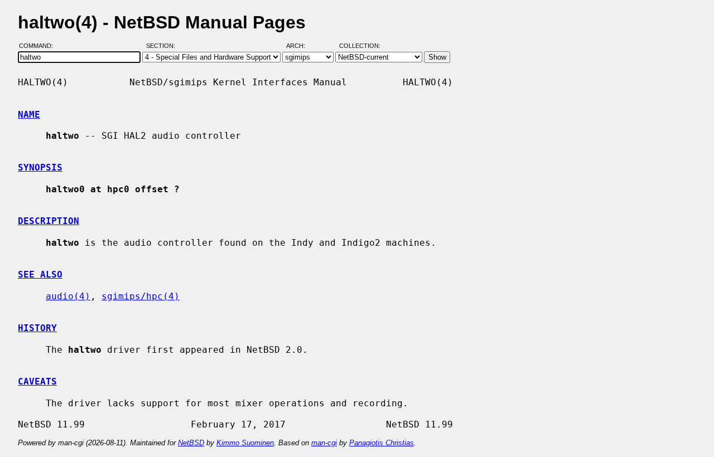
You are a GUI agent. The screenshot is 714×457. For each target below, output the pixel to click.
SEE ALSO (40, 274)
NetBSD (191, 443)
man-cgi (324, 443)
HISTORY (37, 328)
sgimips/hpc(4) (141, 296)
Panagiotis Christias (381, 443)
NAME (29, 114)
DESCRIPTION (48, 221)
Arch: (300, 46)
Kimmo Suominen (245, 443)
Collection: (359, 46)
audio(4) (68, 296)
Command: (39, 46)
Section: (163, 46)
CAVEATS (37, 381)
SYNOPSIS (40, 167)
